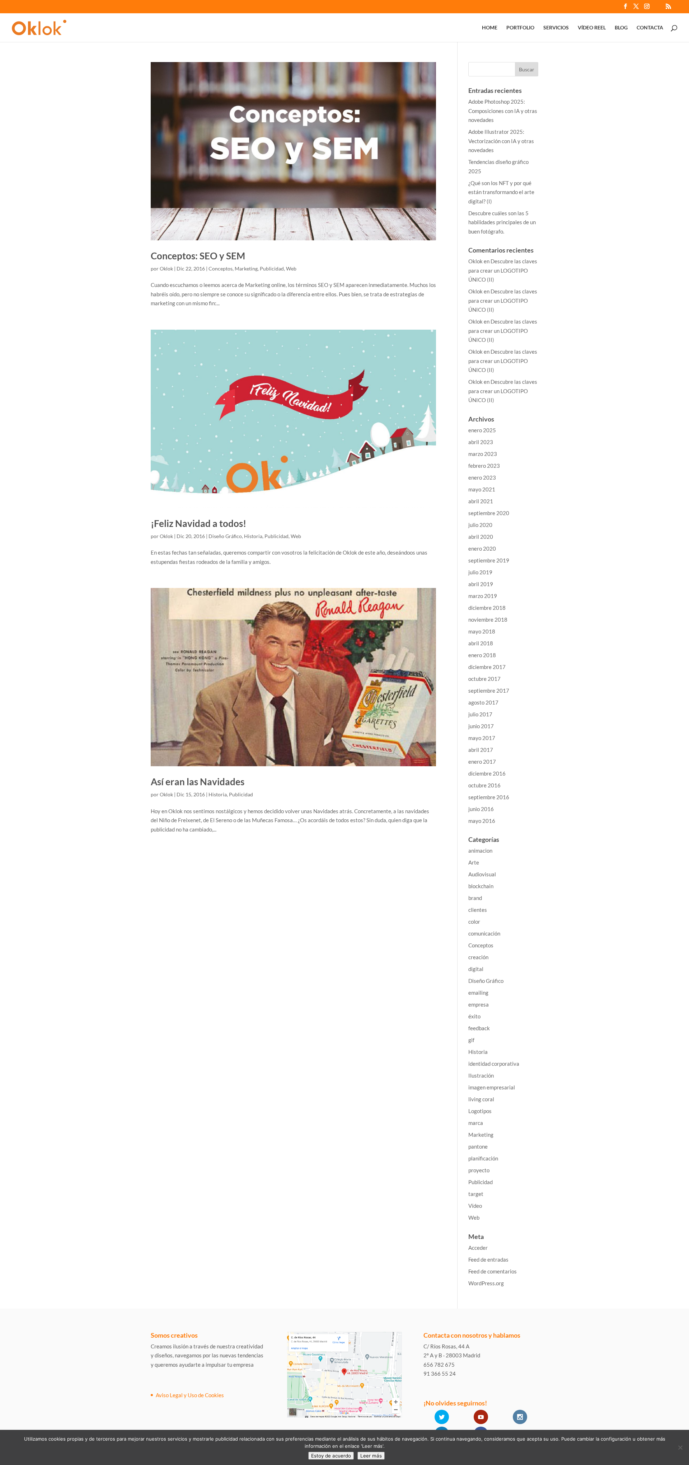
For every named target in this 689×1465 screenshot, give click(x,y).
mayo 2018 (481, 631)
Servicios (556, 27)
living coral (481, 1099)
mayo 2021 (481, 489)
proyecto (478, 1170)
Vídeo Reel (592, 27)
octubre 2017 (484, 678)
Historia (253, 536)
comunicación (484, 933)
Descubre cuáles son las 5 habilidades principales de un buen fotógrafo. (502, 222)
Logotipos (480, 1111)
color (474, 921)
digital (475, 969)
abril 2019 (480, 584)
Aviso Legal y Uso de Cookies (190, 1395)
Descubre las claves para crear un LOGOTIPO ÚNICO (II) (502, 270)
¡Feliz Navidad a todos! (198, 523)
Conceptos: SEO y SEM (198, 256)
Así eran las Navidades (197, 781)
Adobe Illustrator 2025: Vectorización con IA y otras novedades (501, 140)
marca (475, 1123)
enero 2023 (482, 477)
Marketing (246, 268)
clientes (477, 909)
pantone (478, 1146)
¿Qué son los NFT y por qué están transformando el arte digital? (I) (501, 192)
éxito (474, 1016)
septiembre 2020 (488, 513)
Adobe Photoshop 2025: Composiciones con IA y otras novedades (502, 110)
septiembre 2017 (488, 690)
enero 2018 (482, 655)
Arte (473, 862)
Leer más (371, 1456)
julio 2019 (480, 572)
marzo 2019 (482, 596)
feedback (479, 1028)
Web (291, 268)
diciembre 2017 (487, 667)
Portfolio (520, 27)
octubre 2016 (484, 785)
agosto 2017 (483, 702)
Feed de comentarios (492, 1271)
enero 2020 (482, 548)
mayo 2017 (481, 738)
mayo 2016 (481, 821)
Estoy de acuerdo (331, 1456)
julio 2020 (480, 525)
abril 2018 (480, 643)
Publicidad (272, 268)
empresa (478, 1004)
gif (471, 1040)
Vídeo (475, 1205)
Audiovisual (482, 874)
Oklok (166, 268)
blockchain (480, 886)
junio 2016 (481, 809)
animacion (480, 850)
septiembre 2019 (488, 560)
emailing (478, 992)
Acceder (478, 1247)
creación (478, 957)
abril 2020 (480, 536)
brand (475, 898)
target (475, 1194)
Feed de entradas (488, 1259)
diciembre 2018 (487, 607)
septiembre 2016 (488, 797)
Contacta (650, 27)
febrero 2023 (484, 465)
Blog (621, 27)
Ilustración (481, 1075)
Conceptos (220, 268)
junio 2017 (481, 726)
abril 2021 (480, 501)
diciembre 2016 (487, 773)
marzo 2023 (482, 454)
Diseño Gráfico (225, 536)
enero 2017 (482, 761)
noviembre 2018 (487, 619)
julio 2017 (480, 714)
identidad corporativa (493, 1063)
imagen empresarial (491, 1087)
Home (489, 27)
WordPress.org (486, 1283)
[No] (680, 1447)
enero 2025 (482, 430)
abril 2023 (480, 442)
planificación (483, 1158)
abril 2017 (480, 749)
